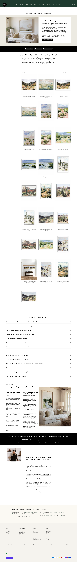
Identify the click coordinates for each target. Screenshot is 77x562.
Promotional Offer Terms (49, 534)
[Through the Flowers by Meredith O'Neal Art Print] (29, 296)
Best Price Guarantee (35, 532)
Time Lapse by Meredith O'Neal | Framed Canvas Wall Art (46, 124)
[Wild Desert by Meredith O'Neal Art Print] (63, 217)
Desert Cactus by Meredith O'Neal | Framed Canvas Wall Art (63, 282)
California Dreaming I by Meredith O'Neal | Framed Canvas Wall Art (46, 97)
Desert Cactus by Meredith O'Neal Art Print (46, 202)
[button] (19, 1)
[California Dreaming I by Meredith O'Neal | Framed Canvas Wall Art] (46, 84)
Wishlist (33, 531)
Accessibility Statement (48, 540)
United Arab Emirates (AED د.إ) (12, 553)
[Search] (72, 5)
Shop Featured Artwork (48, 39)
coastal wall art (51, 512)
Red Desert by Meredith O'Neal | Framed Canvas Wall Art (29, 203)
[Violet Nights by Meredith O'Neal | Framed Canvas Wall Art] (46, 164)
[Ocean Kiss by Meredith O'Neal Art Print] (63, 111)
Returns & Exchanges (48, 531)
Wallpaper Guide (21, 530)
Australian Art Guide (21, 534)
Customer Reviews (35, 534)
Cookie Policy (47, 537)
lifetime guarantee (24, 442)
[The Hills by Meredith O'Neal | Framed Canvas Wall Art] (29, 84)
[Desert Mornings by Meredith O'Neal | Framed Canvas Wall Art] (29, 217)
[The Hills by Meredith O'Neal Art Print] (63, 84)
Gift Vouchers (47, 533)
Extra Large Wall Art (8, 534)
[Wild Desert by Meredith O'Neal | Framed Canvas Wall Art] (63, 190)
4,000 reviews (46, 440)
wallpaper (35, 517)
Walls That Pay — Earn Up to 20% (37, 539)
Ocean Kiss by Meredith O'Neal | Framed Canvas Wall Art (46, 150)
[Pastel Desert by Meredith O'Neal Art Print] (63, 244)
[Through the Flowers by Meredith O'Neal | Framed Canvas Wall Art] (46, 217)
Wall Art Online (8, 531)
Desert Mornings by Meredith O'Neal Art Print (63, 176)
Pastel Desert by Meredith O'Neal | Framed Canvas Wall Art (46, 282)
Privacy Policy (47, 532)
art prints (28, 512)
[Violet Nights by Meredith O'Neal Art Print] (29, 164)
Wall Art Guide (21, 531)
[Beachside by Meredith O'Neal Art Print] (46, 244)
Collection (30, 13)
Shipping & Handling (48, 530)
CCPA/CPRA (47, 539)
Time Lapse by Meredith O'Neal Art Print (29, 149)
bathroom (51, 515)
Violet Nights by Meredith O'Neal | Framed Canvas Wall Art (46, 177)
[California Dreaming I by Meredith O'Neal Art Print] (29, 111)
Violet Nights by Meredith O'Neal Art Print (29, 176)
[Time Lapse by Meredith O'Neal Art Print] (29, 137)
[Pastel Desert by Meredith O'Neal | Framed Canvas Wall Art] (46, 269)
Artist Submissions (35, 533)
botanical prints (55, 512)
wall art (26, 512)
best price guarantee (25, 439)
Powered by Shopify (17, 556)
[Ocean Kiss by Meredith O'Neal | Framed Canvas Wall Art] (46, 137)
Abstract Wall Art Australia (9, 537)
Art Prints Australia (8, 530)
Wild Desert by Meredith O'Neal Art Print (63, 229)
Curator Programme (35, 538)
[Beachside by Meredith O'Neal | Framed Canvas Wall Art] (63, 137)
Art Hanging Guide (21, 533)
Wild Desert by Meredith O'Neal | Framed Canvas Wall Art (63, 203)
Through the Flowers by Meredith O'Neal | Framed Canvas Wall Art (46, 230)
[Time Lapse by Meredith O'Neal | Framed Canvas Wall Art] (46, 111)
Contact (33, 530)
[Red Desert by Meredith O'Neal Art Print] (29, 244)
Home (27, 13)
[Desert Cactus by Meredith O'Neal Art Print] (46, 190)
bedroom (48, 515)
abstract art (59, 512)
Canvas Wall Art (8, 533)
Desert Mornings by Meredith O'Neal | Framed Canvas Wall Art (29, 230)
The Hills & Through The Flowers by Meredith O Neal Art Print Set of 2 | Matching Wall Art (29, 282)
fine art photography (43, 513)
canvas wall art (32, 512)
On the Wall (20, 535)
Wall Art (37, 1)
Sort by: (64, 72)
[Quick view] (36, 76)
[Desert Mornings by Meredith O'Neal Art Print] (63, 164)
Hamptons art (62, 512)
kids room (53, 515)
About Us (34, 537)
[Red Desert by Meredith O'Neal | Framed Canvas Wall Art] (29, 190)
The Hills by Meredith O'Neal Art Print (63, 96)
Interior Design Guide (22, 532)
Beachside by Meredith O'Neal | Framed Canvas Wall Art (63, 150)
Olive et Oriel (11, 556)
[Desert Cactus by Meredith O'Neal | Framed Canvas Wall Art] (63, 269)
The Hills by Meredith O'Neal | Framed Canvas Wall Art (29, 97)
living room (45, 515)
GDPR (46, 538)
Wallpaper (40, 1)
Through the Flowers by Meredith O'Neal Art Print (29, 308)
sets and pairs (61, 515)
